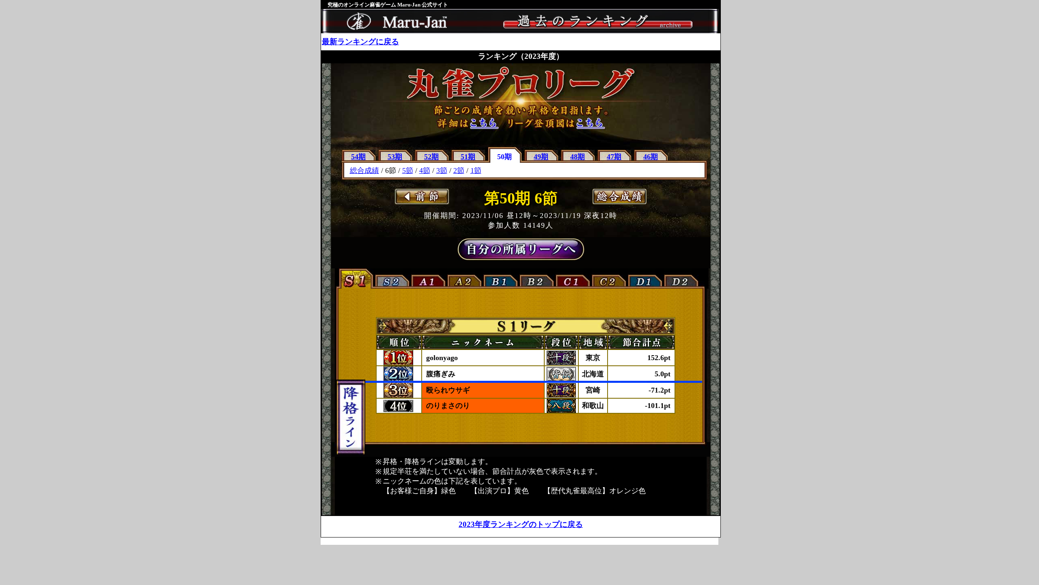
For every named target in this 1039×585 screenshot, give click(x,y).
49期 (541, 157)
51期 (468, 157)
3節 (441, 170)
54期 (358, 157)
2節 (458, 170)
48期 (577, 157)
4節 (424, 170)
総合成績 (364, 170)
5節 (407, 170)
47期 (614, 157)
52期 (431, 157)
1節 (475, 170)
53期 (395, 157)
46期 (650, 157)
